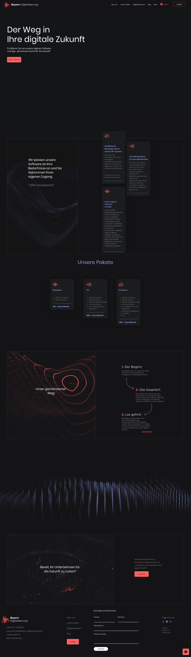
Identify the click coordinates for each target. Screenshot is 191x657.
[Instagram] (163, 621)
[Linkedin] (170, 621)
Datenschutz (166, 632)
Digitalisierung (24, 4)
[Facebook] (167, 621)
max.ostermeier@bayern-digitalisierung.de (24, 631)
